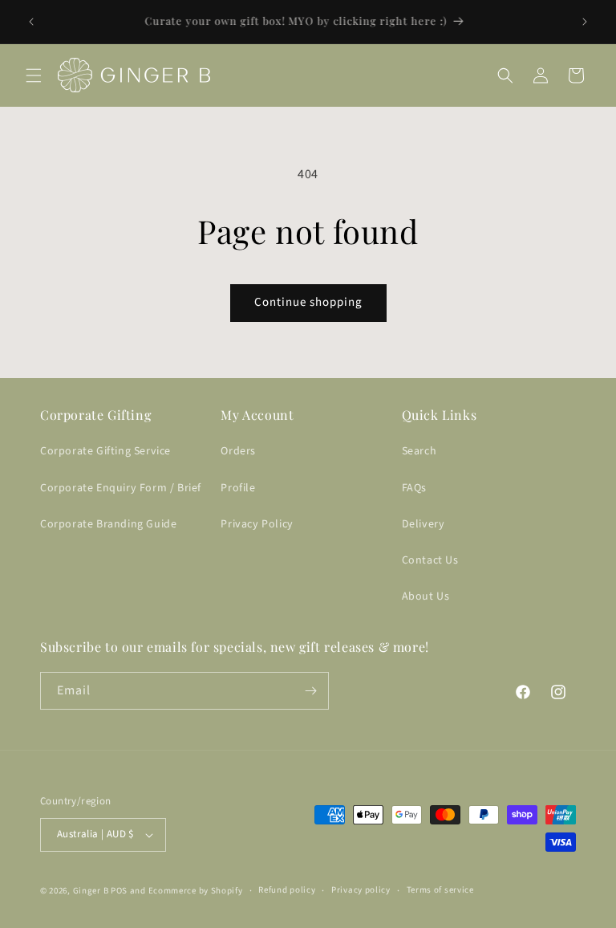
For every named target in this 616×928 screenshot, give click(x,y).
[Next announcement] (584, 21)
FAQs (414, 488)
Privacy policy (361, 890)
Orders (238, 451)
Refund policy (286, 890)
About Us (426, 596)
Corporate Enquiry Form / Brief (120, 488)
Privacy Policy (257, 524)
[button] (33, 75)
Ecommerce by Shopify (195, 891)
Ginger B (91, 891)
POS (119, 891)
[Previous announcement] (31, 21)
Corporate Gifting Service (105, 451)
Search (419, 451)
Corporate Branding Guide (108, 524)
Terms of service (440, 890)
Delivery (423, 524)
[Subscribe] (310, 691)
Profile (238, 488)
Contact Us (430, 560)
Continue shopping (308, 302)
